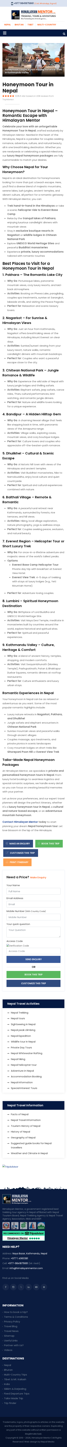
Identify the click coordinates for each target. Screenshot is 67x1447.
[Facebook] (5, 1287)
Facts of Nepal (19, 1114)
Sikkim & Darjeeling (15, 1389)
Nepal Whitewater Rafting (26, 1053)
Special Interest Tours (24, 1088)
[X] (21, 1287)
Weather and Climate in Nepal (29, 1153)
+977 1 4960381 (19, 1258)
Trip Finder (10, 1403)
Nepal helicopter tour (24, 1065)
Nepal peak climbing (23, 1030)
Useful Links (11, 1340)
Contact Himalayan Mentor (20, 822)
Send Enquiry (33, 959)
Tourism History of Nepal (25, 1126)
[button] (57, 53)
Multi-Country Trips (15, 1374)
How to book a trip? (16, 1312)
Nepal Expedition (21, 1036)
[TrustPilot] (44, 1287)
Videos (8, 1350)
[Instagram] (13, 1287)
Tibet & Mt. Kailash (15, 1379)
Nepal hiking (18, 1059)
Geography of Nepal (23, 1137)
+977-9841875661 (18, 1263)
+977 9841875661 (24, 3)
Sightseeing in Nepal (23, 1024)
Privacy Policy (12, 1321)
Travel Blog (10, 1326)
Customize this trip (22, 853)
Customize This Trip (33, 983)
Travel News (11, 1331)
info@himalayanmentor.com (26, 1268)
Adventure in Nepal (22, 1070)
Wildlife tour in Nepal (23, 1041)
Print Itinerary (18, 862)
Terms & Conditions (16, 1316)
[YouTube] (36, 1287)
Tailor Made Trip (13, 1398)
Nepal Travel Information (26, 1120)
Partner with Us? (14, 1345)
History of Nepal (20, 1131)
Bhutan (8, 1370)
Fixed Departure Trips (16, 1393)
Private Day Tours (21, 1047)
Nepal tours (18, 1018)
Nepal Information (22, 1082)
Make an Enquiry (19, 843)
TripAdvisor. (8, 99)
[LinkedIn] (28, 1287)
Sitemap (9, 1335)
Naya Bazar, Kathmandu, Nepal (30, 1253)
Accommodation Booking (26, 1076)
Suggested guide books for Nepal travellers (31, 1145)
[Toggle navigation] (5, 33)
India (7, 1384)
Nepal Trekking (19, 1012)
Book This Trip (50, 843)
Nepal (7, 1365)
